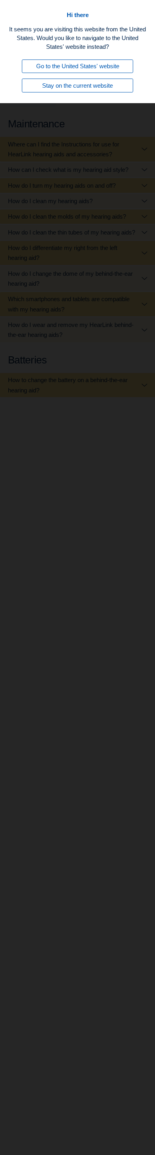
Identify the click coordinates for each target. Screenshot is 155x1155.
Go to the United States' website (77, 66)
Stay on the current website (77, 85)
